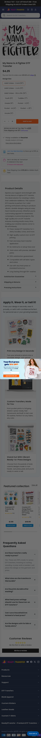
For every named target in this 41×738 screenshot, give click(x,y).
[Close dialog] (40, 359)
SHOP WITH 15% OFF (11, 376)
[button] (33, 733)
